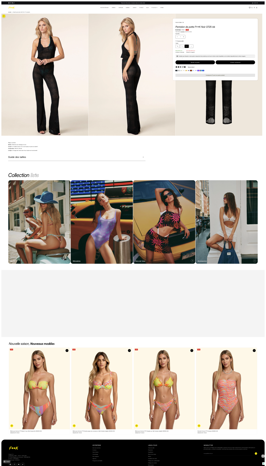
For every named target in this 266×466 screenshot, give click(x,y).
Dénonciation (151, 465)
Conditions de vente (152, 458)
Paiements (150, 450)
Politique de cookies (152, 462)
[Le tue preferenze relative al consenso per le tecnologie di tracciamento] (263, 463)
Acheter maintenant (235, 62)
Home (9, 12)
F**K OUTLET (154, 7)
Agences (94, 458)
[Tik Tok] (14, 3)
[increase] (183, 37)
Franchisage (95, 454)
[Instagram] (10, 3)
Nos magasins (96, 456)
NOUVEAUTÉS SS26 (104, 7)
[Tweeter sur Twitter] (179, 67)
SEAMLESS (121, 7)
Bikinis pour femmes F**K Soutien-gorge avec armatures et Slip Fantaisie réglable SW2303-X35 (94, 431)
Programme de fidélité (97, 460)
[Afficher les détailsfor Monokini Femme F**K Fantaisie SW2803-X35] (226, 388)
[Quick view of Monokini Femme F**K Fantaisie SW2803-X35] (254, 350)
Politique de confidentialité (154, 460)
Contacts (94, 450)
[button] (257, 8)
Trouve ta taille (180, 40)
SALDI (147, 7)
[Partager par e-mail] (185, 67)
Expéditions (150, 452)
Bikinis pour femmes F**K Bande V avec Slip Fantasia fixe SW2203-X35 (26, 431)
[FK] (11, 7)
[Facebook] (9, 3)
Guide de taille (151, 447)
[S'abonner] (256, 453)
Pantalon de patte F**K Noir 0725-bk (195, 26)
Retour (149, 456)
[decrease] (177, 37)
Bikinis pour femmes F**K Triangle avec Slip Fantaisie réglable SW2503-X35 (151, 431)
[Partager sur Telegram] (183, 67)
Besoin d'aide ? (191, 67)
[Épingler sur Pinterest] (181, 67)
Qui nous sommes (97, 447)
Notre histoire (95, 452)
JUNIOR (134, 7)
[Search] (252, 8)
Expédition (183, 31)
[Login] (254, 8)
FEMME (113, 7)
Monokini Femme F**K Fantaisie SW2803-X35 (208, 431)
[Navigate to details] (67, 260)
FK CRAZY (141, 7)
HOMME (127, 7)
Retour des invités (152, 454)
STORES (161, 7)
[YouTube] (12, 3)
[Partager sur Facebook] (176, 67)
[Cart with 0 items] (257, 8)
